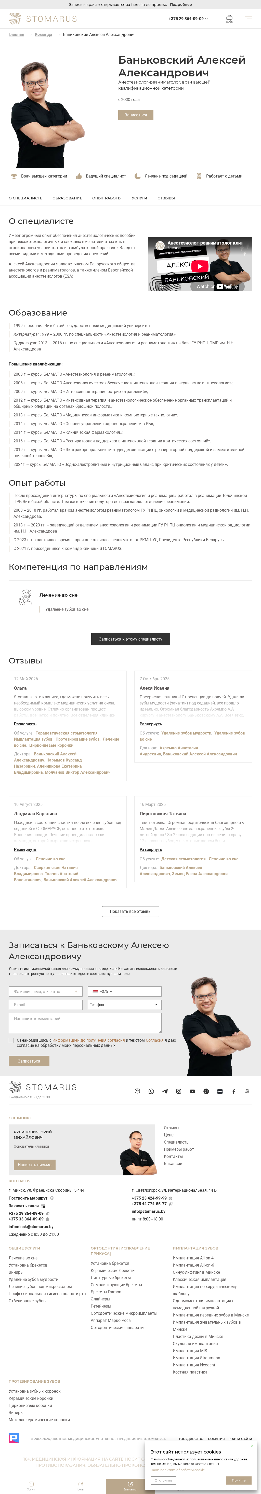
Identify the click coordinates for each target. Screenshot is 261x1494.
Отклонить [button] (163, 1480)
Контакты (173, 1156)
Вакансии (173, 1163)
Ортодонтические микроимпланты (124, 1313)
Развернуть (25, 724)
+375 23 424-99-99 (149, 1198)
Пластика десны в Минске (198, 1336)
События (216, 1439)
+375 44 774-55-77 (149, 1203)
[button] (252, 1446)
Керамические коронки (31, 1398)
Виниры (16, 1272)
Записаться (136, 115)
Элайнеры (100, 1299)
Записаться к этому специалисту (130, 639)
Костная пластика (190, 1372)
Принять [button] (239, 1480)
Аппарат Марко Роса (111, 1320)
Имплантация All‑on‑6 (193, 1265)
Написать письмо (34, 1164)
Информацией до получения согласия (89, 1040)
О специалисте (25, 198)
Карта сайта (240, 1439)
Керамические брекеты (113, 1270)
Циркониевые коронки (51, 745)
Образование (67, 198)
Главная (16, 34)
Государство (191, 1439)
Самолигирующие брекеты (116, 1284)
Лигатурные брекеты (111, 1277)
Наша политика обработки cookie (178, 1470)
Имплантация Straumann (196, 1357)
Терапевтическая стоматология (67, 733)
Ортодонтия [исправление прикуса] (120, 1251)
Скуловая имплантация (195, 1343)
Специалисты (176, 1142)
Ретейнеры (101, 1306)
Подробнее (181, 4)
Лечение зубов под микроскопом (40, 1286)
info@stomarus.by (148, 1211)
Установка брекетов (28, 1265)
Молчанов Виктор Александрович (78, 772)
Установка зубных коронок (35, 1391)
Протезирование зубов (78, 739)
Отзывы (166, 198)
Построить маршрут (28, 1198)
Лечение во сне (58, 595)
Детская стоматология (183, 859)
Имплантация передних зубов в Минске (211, 1315)
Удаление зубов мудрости (186, 733)
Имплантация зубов (33, 739)
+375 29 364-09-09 (26, 1213)
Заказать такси (24, 1205)
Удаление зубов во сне (66, 609)
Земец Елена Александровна (200, 873)
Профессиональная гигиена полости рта (47, 1293)
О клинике (20, 1118)
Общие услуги (24, 1248)
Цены (169, 1135)
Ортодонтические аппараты (117, 1327)
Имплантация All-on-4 (193, 1258)
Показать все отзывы (130, 911)
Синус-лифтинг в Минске (196, 1272)
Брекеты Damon (106, 1291)
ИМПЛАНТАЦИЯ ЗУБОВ (195, 1248)
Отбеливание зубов (27, 1300)
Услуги (139, 198)
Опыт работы (107, 198)
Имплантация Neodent (194, 1365)
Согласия (155, 1040)
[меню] (248, 18)
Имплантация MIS (190, 1350)
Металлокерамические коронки (39, 1419)
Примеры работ (179, 1149)
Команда (43, 34)
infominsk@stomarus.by (31, 1226)
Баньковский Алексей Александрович (200, 754)
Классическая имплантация (199, 1279)
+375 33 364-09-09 (26, 1219)
